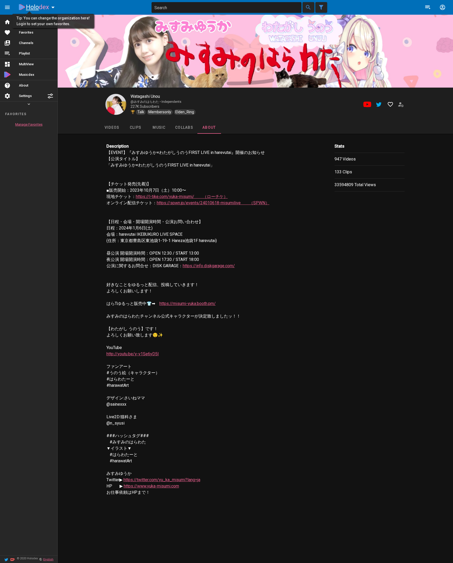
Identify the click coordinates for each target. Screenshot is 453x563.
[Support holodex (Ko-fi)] (12, 559)
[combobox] (226, 7)
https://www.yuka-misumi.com (151, 486)
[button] (50, 96)
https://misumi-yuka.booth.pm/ (187, 303)
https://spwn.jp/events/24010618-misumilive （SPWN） (213, 202)
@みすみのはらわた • (146, 102)
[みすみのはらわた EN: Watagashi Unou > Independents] (115, 104)
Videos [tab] (111, 127)
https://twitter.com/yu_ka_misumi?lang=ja (161, 479)
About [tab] (209, 127)
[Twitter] (6, 559)
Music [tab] (159, 127)
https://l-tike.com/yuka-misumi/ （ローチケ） (182, 196)
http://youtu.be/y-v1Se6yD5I (132, 353)
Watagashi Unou (145, 96)
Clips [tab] (135, 127)
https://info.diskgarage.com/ (209, 265)
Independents (171, 102)
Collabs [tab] (184, 127)
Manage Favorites (28, 124)
